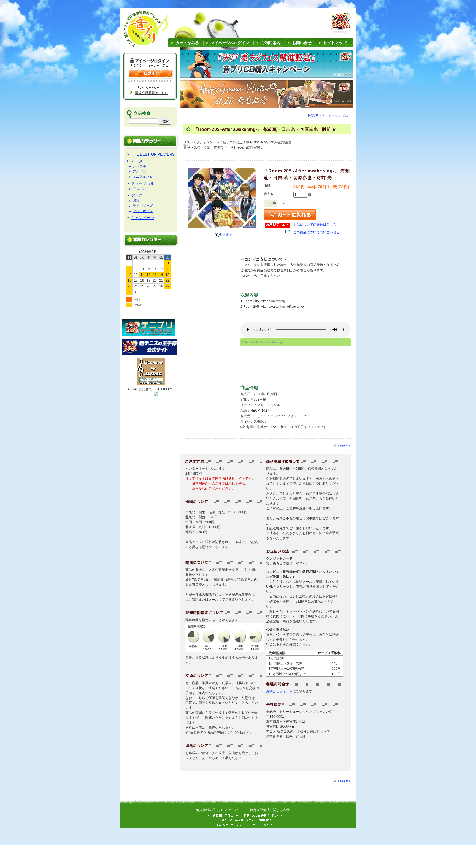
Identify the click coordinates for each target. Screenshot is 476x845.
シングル (139, 166)
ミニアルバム (143, 177)
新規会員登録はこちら (151, 93)
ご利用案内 (270, 43)
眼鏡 (136, 201)
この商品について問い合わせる (316, 232)
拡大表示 (225, 234)
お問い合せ (302, 43)
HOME (313, 116)
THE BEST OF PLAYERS (153, 154)
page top (344, 445)
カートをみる (187, 43)
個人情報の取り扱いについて (217, 810)
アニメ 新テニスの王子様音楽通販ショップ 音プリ (139, 30)
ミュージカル (142, 183)
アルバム (139, 171)
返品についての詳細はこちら (314, 224)
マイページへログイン (230, 43)
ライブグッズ (143, 206)
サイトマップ (335, 43)
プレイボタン (143, 211)
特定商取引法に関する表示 (270, 810)
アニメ (137, 161)
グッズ (137, 195)
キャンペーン (142, 218)
